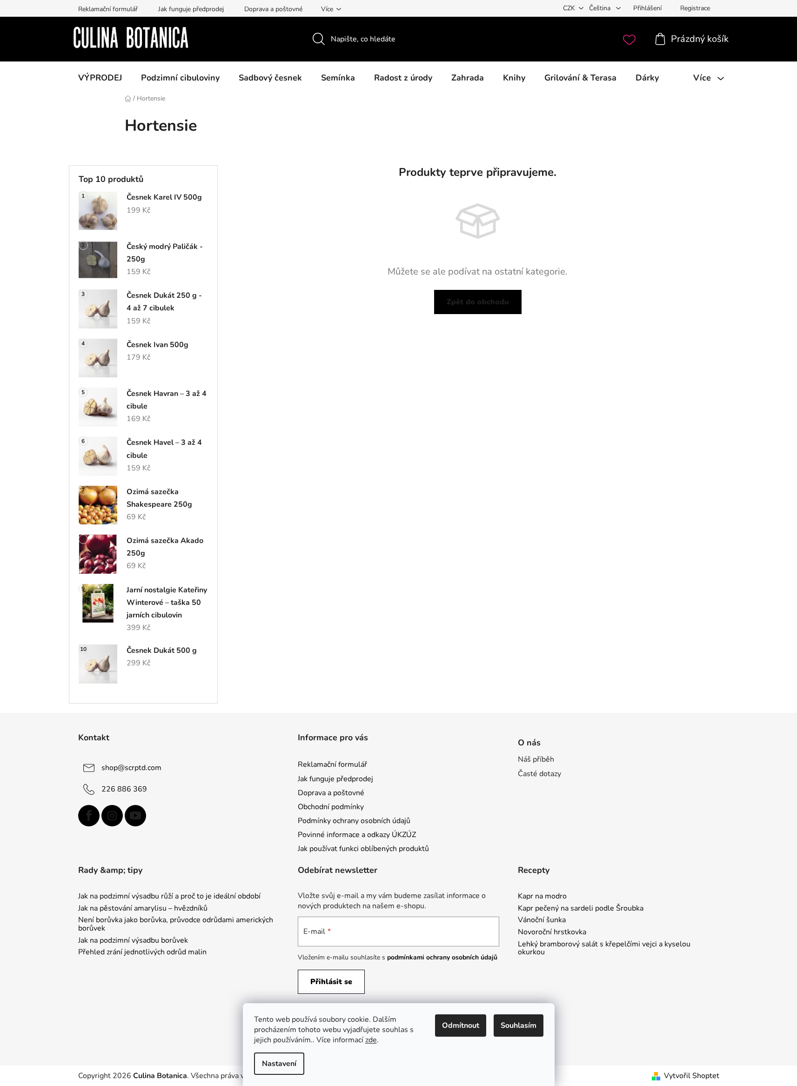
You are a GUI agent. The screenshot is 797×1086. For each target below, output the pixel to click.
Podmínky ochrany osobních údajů (354, 821)
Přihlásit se (331, 982)
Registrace (695, 8)
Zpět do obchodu (478, 302)
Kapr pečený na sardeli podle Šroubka (580, 909)
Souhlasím (518, 1025)
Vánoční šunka (542, 920)
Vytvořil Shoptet (691, 1076)
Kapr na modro (542, 896)
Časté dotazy (539, 774)
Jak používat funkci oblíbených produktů (363, 849)
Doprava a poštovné (273, 9)
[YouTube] (135, 815)
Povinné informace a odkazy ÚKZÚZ (357, 835)
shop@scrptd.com (131, 768)
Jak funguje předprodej (191, 9)
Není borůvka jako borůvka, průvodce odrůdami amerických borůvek (175, 924)
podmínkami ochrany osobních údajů (442, 957)
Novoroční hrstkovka (552, 932)
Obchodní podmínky (331, 807)
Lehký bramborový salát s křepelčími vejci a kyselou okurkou (604, 948)
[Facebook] (89, 815)
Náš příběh (536, 759)
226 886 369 (124, 789)
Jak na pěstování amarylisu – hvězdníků (143, 909)
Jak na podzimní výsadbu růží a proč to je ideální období (169, 896)
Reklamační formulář (108, 9)
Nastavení (279, 1064)
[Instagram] (112, 815)
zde (371, 1040)
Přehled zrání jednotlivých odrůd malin (142, 952)
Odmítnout (460, 1025)
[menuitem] (100, 78)
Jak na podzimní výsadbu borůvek (133, 941)
